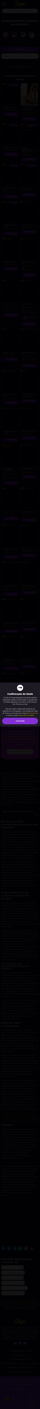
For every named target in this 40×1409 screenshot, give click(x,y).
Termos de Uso (32, 713)
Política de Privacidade (26, 715)
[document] (20, 704)
